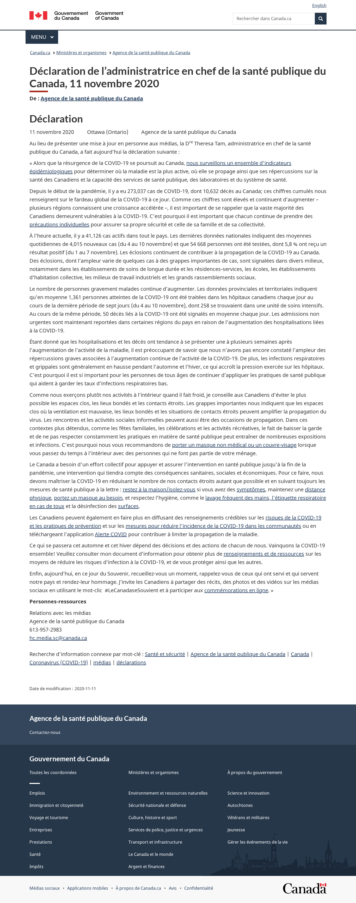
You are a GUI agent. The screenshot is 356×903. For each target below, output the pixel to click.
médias (102, 662)
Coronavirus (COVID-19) (58, 662)
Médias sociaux (44, 888)
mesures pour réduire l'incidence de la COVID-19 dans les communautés (213, 525)
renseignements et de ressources (264, 553)
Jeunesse (236, 830)
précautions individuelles (59, 224)
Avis (173, 888)
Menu (44, 36)
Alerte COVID (111, 534)
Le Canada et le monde (150, 854)
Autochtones (240, 805)
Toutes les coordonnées (53, 772)
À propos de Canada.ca (138, 888)
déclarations (131, 662)
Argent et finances (146, 866)
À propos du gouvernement (255, 772)
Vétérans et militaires (248, 817)
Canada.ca (40, 52)
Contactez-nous (44, 732)
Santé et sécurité (165, 654)
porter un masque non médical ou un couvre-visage (234, 444)
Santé (35, 854)
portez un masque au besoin (88, 497)
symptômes (251, 489)
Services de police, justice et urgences (165, 830)
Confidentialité (198, 888)
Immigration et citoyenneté (56, 805)
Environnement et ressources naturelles (168, 793)
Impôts (36, 866)
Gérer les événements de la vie (258, 842)
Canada (300, 654)
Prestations (40, 842)
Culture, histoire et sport (152, 817)
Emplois (37, 793)
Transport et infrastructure (155, 842)
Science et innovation (248, 793)
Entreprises (40, 830)
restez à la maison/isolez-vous (159, 489)
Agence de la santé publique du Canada (151, 52)
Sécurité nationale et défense (157, 805)
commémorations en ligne (236, 590)
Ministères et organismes (81, 52)
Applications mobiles (87, 888)
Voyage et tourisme (48, 817)
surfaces (128, 506)
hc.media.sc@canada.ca (58, 637)
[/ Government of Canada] (76, 16)
